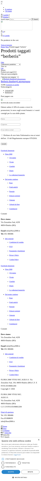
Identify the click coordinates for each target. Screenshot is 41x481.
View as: (4, 66)
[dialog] (20, 459)
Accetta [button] (11, 472)
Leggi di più (17, 455)
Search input (5, 19)
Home (3, 47)
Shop (7, 47)
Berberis (9, 92)
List (2, 68)
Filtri (2, 62)
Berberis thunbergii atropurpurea (15, 81)
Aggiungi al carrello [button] (12, 85)
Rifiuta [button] (30, 472)
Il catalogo (8, 9)
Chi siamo (8, 11)
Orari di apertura (7, 412)
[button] (20, 477)
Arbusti (9, 90)
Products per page (7, 72)
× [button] (38, 440)
